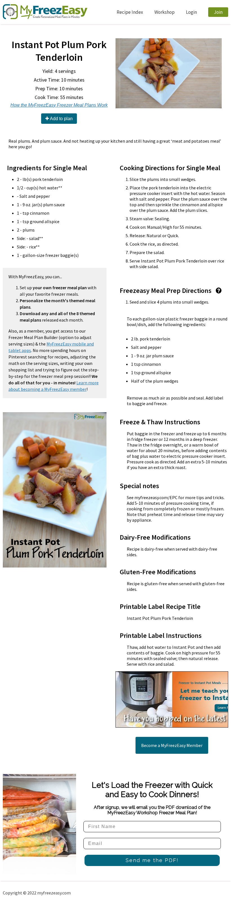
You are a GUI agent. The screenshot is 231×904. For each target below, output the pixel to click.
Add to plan (61, 118)
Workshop (164, 12)
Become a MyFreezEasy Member (172, 745)
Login (191, 12)
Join (218, 12)
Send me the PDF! (152, 860)
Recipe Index (130, 12)
